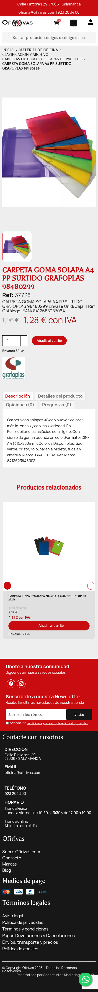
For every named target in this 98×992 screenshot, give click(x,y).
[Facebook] (11, 684)
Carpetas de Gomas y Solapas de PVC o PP (42, 59)
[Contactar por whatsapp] (85, 979)
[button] (49, 340)
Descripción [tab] (17, 396)
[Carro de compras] (56, 23)
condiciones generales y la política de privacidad (57, 723)
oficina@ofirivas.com (36, 12)
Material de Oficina (38, 50)
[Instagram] (21, 684)
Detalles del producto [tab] (60, 396)
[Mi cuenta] (90, 22)
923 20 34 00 (68, 12)
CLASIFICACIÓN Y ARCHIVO (25, 55)
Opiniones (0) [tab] (20, 405)
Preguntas (56, 405)
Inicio (7, 50)
